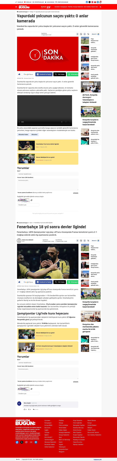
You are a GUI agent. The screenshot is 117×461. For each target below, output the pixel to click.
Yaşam (61, 444)
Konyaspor (48, 423)
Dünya (61, 423)
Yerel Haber (62, 428)
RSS (18, 459)
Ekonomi (47, 428)
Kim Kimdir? (48, 437)
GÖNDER (75, 193)
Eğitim (47, 435)
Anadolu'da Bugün (23, 12)
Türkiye (31, 12)
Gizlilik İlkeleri (92, 425)
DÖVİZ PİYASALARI (39, 2)
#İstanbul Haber (23, 134)
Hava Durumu (77, 442)
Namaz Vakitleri (78, 444)
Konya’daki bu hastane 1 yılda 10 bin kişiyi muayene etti (95, 141)
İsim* (18, 171)
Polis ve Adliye (63, 425)
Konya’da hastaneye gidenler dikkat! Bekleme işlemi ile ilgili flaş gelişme (95, 49)
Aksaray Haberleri (50, 442)
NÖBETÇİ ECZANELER (62, 2)
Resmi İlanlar (92, 420)
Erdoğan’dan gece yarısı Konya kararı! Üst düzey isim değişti (95, 58)
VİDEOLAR (28, 2)
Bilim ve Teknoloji (64, 440)
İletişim (90, 428)
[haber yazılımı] (97, 459)
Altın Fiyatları (77, 432)
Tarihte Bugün (49, 440)
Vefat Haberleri (49, 447)
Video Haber (63, 430)
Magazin (61, 452)
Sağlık (46, 430)
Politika (61, 420)
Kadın (61, 442)
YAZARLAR (20, 2)
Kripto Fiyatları (78, 435)
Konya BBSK (48, 425)
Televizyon (62, 447)
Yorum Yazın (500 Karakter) (25, 177)
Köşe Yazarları (77, 420)
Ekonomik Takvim (79, 437)
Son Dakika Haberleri (94, 435)
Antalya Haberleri (64, 432)
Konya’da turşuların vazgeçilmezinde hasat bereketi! (90, 122)
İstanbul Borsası (78, 428)
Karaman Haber (50, 444)
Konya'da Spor (63, 449)
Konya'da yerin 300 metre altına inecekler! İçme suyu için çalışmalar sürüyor (95, 67)
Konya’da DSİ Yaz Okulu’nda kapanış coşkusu (95, 348)
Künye (90, 423)
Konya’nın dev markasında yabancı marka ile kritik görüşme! (95, 132)
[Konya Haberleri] (91, 87)
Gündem (47, 420)
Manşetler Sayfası (79, 425)
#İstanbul (34, 134)
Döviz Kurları (77, 430)
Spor (31, 222)
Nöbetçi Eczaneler (79, 440)
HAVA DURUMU (50, 2)
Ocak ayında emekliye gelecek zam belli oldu (94, 76)
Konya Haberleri (64, 435)
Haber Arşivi (91, 430)
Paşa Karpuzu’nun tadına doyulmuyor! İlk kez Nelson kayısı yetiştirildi (95, 40)
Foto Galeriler (77, 423)
